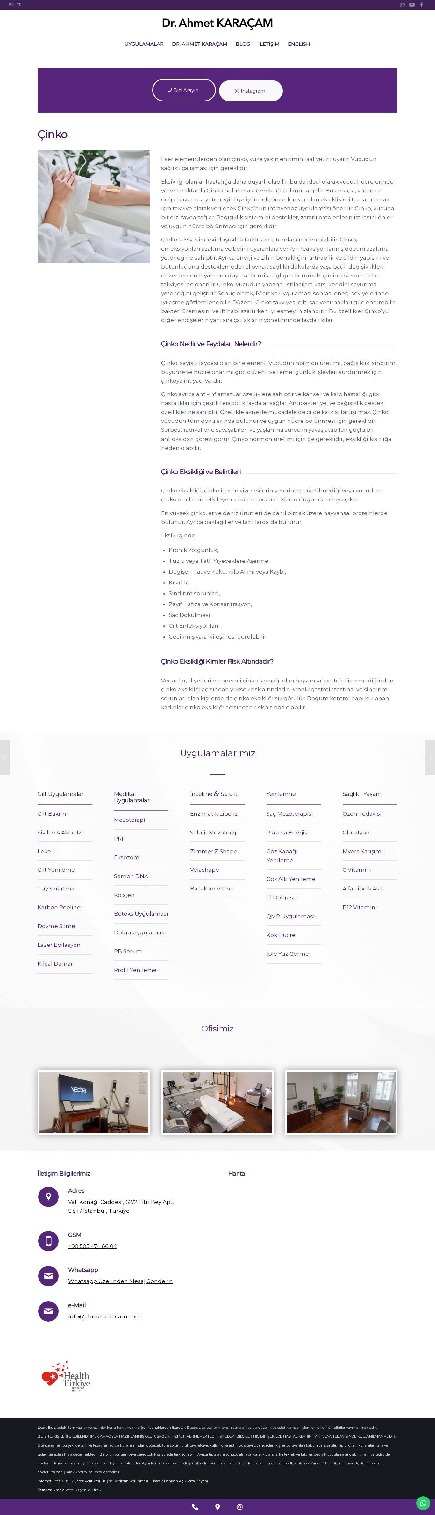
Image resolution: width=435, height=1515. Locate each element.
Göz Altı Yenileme (291, 879)
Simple (58, 1490)
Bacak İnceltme (212, 888)
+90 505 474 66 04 (92, 1246)
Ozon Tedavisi (362, 814)
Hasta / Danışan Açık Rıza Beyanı (179, 1481)
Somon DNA (131, 876)
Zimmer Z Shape (213, 851)
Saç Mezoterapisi (290, 814)
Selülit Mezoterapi (215, 832)
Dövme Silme (56, 926)
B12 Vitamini (360, 907)
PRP (119, 838)
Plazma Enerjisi (288, 832)
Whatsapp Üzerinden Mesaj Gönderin (120, 1281)
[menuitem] (144, 44)
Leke (44, 851)
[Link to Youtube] (412, 5)
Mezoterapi (129, 820)
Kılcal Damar (55, 963)
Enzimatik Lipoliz (214, 814)
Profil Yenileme (135, 970)
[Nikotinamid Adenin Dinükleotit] (5, 757)
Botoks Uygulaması (141, 914)
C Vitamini (357, 870)
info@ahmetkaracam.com (104, 1316)
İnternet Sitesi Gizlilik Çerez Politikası (69, 1481)
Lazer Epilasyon (59, 945)
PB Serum (128, 951)
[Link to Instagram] (402, 5)
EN (11, 5)
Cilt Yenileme (56, 870)
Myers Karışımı (363, 851)
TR (19, 5)
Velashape (204, 870)
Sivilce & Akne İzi (60, 832)
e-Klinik (95, 1490)
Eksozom (126, 857)
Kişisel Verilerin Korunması (125, 1481)
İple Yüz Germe (288, 954)
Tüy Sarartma (56, 888)
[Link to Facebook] (421, 5)
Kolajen (124, 895)
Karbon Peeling (59, 907)
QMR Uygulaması (291, 916)
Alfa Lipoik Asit (363, 888)
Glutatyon (356, 832)
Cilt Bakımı (53, 814)
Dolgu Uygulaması (140, 932)
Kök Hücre (281, 935)
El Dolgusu (282, 897)
